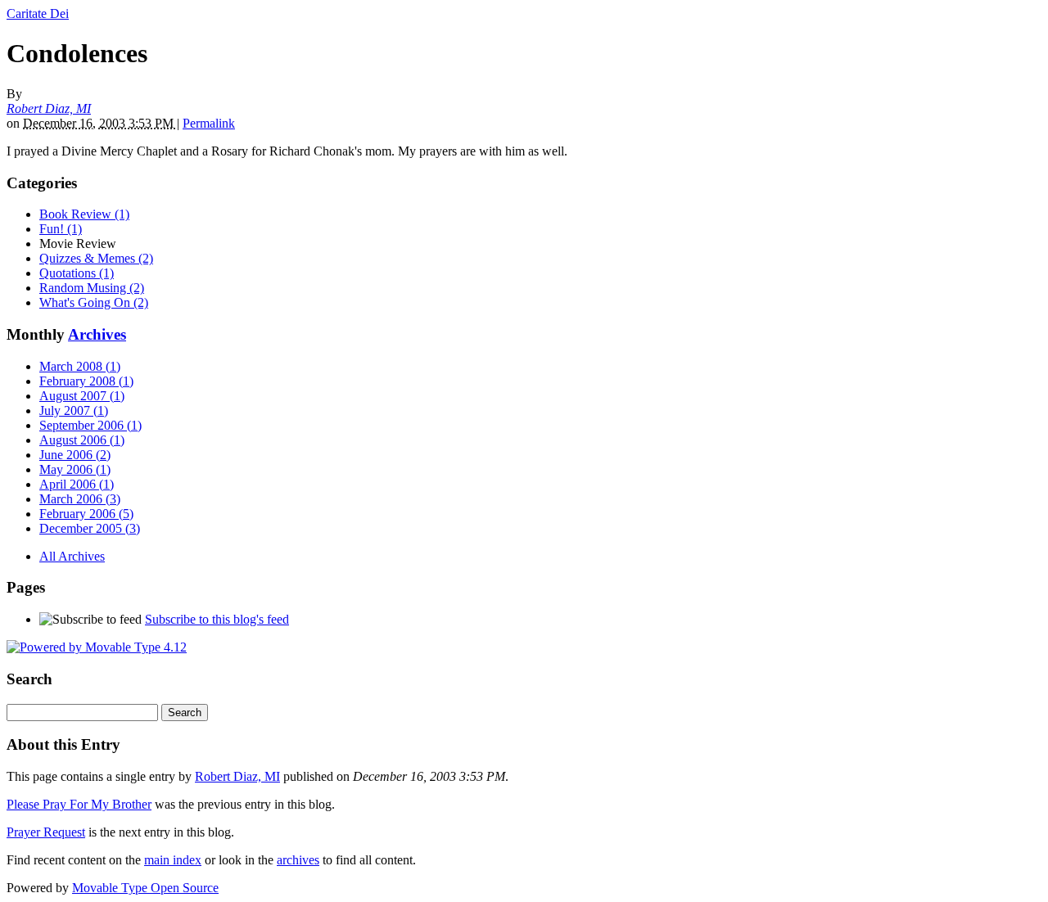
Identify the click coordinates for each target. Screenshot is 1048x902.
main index (172, 860)
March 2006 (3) (79, 499)
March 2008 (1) (79, 366)
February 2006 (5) (86, 514)
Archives (97, 334)
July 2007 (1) (73, 410)
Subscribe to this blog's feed (217, 619)
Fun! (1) (60, 229)
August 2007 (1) (81, 396)
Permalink (209, 123)
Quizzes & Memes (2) (96, 258)
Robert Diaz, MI (49, 108)
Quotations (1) (76, 273)
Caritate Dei (38, 13)
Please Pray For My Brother (79, 804)
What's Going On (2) (93, 302)
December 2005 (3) (89, 528)
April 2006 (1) (76, 484)
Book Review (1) (84, 214)
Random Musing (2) (91, 288)
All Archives (72, 556)
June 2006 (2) (75, 455)
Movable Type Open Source (145, 888)
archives (298, 860)
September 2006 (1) (90, 425)
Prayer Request (46, 832)
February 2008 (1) (86, 381)
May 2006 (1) (75, 469)
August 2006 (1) (81, 440)
